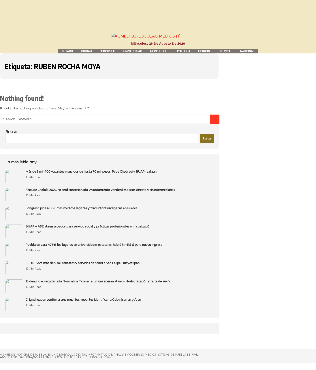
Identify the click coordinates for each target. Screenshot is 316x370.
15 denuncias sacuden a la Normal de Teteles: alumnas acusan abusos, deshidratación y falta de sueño (98, 281)
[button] (159, 51)
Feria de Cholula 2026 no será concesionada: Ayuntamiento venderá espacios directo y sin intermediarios (100, 190)
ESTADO (67, 51)
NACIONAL (247, 51)
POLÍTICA (183, 51)
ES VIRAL (226, 51)
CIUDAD (86, 51)
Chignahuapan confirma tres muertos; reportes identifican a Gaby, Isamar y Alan (83, 299)
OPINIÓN (204, 51)
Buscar (11, 131)
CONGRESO (107, 51)
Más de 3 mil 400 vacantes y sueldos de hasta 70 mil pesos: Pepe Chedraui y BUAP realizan (91, 171)
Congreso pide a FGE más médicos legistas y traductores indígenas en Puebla (81, 208)
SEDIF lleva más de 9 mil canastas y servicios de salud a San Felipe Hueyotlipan (83, 263)
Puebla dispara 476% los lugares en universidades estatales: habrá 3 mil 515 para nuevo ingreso (94, 244)
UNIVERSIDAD (132, 51)
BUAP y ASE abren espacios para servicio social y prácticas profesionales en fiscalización (88, 226)
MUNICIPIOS (158, 51)
